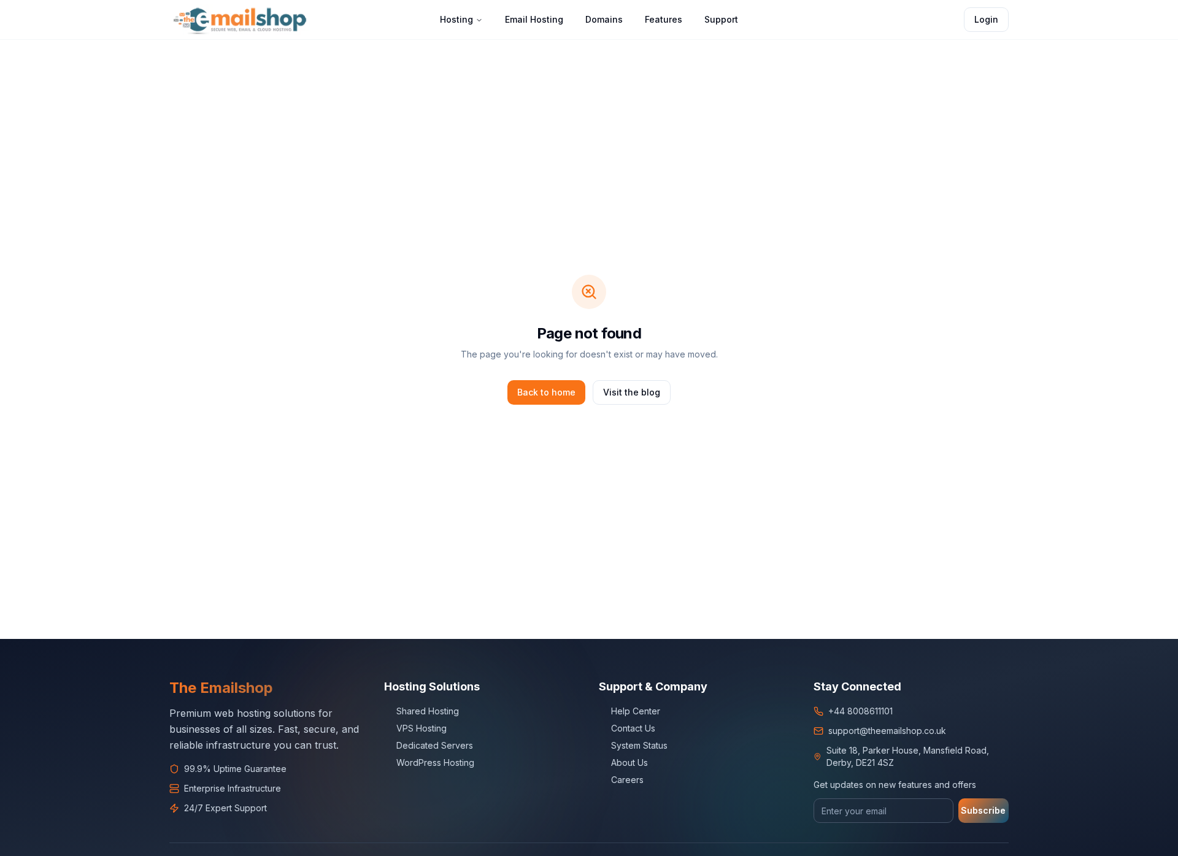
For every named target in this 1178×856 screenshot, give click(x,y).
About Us (629, 762)
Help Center (635, 711)
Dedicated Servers (434, 745)
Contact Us (633, 728)
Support (721, 19)
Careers (627, 779)
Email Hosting (534, 19)
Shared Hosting (427, 711)
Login (986, 19)
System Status (639, 745)
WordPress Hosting (435, 762)
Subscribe (983, 810)
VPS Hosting (421, 728)
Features (663, 19)
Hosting (456, 19)
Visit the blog (631, 392)
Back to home (546, 392)
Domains (604, 19)
